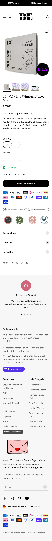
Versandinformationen (12, 405)
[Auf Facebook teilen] (12, 262)
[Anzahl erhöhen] (17, 159)
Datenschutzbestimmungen (27, 474)
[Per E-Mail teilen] (26, 262)
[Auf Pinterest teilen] (21, 262)
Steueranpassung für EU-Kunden (12, 386)
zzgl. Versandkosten (24, 113)
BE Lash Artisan (37, 3)
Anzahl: (6, 152)
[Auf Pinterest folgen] (20, 498)
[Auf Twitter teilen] (17, 262)
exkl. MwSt (8, 113)
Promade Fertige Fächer (36, 396)
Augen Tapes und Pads (37, 415)
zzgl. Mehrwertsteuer (38, 334)
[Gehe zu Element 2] (16, 87)
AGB (5, 393)
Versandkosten (14, 338)
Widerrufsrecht (10, 426)
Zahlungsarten (9, 411)
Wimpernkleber (36, 421)
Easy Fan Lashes (36, 403)
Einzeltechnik (35, 384)
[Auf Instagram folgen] (12, 498)
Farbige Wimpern (37, 408)
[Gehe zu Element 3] (25, 87)
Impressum (8, 416)
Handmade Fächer (37, 389)
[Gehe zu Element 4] (35, 89)
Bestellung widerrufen (12, 431)
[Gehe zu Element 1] (7, 87)
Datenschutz (9, 398)
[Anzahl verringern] (6, 159)
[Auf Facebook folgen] (5, 498)
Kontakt (6, 421)
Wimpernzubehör (37, 426)
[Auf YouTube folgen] (27, 498)
